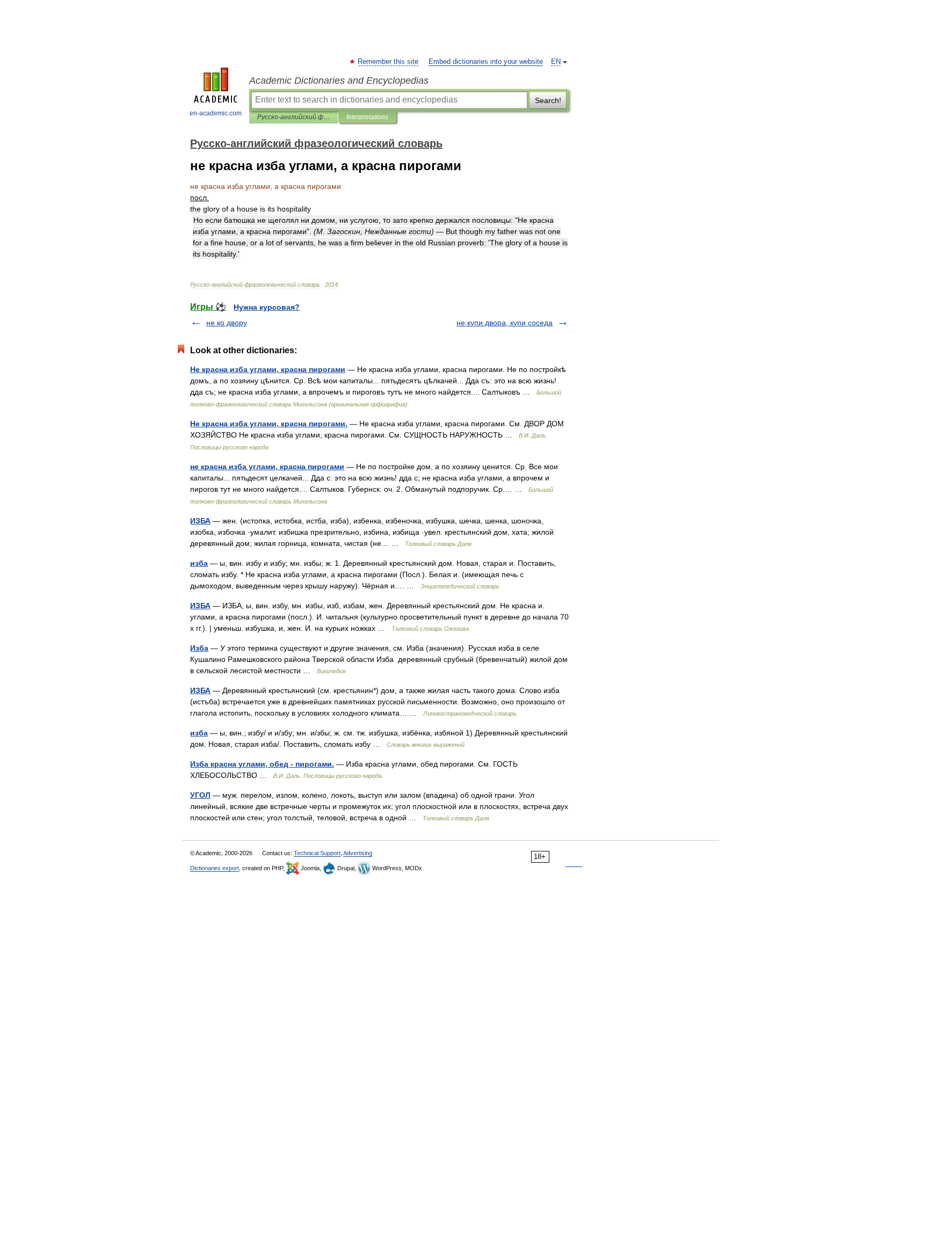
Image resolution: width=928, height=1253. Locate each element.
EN (556, 61)
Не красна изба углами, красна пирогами (267, 369)
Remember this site (388, 61)
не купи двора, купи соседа (504, 322)
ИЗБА (200, 520)
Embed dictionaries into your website (486, 61)
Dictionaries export (214, 868)
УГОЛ (200, 795)
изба (199, 563)
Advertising (357, 853)
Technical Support (317, 853)
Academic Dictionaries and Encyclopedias (339, 80)
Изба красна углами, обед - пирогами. (262, 764)
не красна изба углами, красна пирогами (267, 466)
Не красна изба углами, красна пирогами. (268, 423)
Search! (548, 100)
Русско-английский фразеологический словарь (293, 117)
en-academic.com (216, 113)
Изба (199, 648)
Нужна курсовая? (267, 307)
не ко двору (226, 322)
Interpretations (367, 117)
